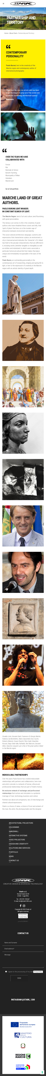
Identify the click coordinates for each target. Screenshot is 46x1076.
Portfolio (13, 852)
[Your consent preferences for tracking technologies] (42, 1072)
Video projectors (17, 840)
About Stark (13, 33)
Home (6, 33)
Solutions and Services (19, 848)
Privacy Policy (38, 971)
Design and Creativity (18, 844)
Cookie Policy (23, 917)
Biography (10, 99)
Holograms (14, 827)
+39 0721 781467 (24, 899)
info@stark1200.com (25, 901)
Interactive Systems (18, 836)
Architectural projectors (21, 823)
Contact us (14, 861)
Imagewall (14, 831)
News (11, 856)
